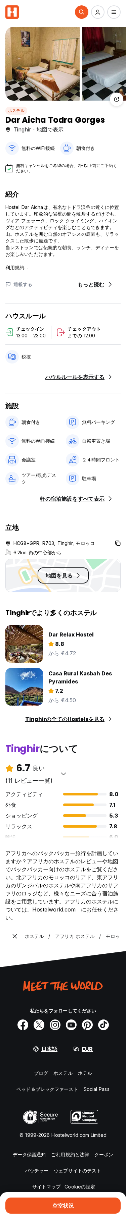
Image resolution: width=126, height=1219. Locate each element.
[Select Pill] (81, 12)
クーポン (103, 1154)
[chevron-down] (63, 774)
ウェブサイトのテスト (77, 1170)
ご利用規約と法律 (70, 1154)
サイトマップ (46, 1186)
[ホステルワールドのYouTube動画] (71, 1024)
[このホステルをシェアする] (116, 99)
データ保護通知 (29, 1154)
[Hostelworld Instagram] (55, 1024)
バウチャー (37, 1170)
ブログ (41, 1073)
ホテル (85, 1073)
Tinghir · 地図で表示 (38, 129)
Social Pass (97, 1089)
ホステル (16, 110)
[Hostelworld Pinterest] (87, 1024)
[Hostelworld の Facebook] (22, 1024)
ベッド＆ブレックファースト (47, 1089)
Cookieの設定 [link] (80, 1186)
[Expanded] (15, 936)
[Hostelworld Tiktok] (103, 1024)
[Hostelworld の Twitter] (39, 1024)
